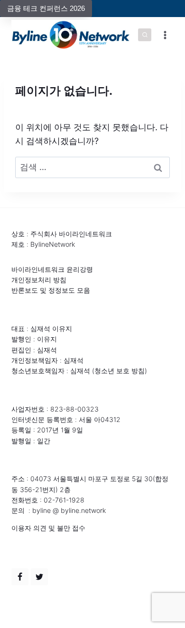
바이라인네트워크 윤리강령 (52, 269)
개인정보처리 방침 (38, 280)
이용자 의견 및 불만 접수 (48, 528)
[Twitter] (39, 576)
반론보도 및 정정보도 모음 (50, 290)
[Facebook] (19, 576)
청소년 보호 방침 (119, 371)
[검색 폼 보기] (144, 35)
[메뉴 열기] (165, 34)
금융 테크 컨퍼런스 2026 (46, 8)
